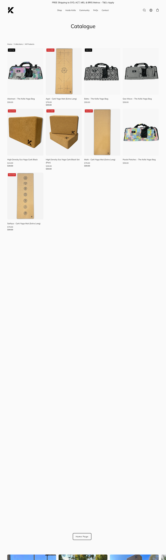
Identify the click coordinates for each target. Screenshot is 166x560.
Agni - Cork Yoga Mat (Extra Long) (61, 99)
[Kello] (11, 10)
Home (9, 44)
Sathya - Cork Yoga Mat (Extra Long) (23, 223)
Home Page (82, 536)
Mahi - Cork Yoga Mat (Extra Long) (99, 159)
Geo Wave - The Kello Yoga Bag (137, 99)
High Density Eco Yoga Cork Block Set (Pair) (63, 161)
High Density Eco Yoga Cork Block (22, 159)
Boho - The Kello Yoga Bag (96, 99)
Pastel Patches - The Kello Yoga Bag (139, 159)
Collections (18, 44)
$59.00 (10, 102)
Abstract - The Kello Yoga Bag (21, 99)
